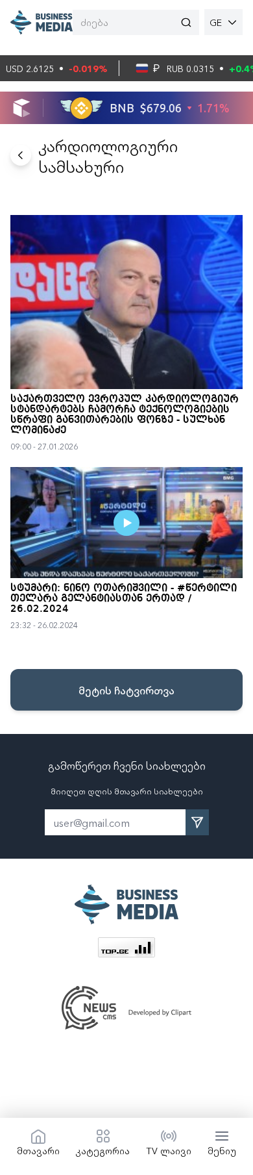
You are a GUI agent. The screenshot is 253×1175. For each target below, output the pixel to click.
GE (216, 22)
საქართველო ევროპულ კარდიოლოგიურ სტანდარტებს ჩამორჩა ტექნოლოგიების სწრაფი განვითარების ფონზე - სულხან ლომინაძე (124, 415)
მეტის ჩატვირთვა (126, 690)
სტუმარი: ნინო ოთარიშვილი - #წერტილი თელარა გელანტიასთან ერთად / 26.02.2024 (123, 598)
